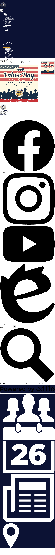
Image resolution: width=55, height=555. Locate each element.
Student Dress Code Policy (9, 40)
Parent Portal (7, 52)
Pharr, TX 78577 (4, 112)
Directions (21, 547)
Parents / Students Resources (9, 38)
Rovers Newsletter (8, 42)
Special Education (8, 25)
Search (1, 327)
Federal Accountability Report (10, 17)
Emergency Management (9, 50)
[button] (5, 14)
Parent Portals (7, 39)
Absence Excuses (8, 36)
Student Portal (7, 53)
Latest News (2, 59)
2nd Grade (6, 31)
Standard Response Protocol (9, 43)
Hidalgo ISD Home (6, 116)
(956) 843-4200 (5, 113)
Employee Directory (8, 51)
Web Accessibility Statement (5, 117)
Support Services (7, 23)
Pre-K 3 (6, 27)
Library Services (7, 22)
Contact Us (7, 45)
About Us (6, 15)
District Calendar (7, 49)
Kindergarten (7, 29)
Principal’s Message (8, 16)
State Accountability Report (9, 18)
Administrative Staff (8, 21)
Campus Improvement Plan (9, 19)
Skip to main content (3, 0)
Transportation (7, 41)
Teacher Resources (8, 54)
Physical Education (8, 24)
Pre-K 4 (6, 28)
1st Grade (6, 30)
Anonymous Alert (8, 48)
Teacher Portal (7, 55)
